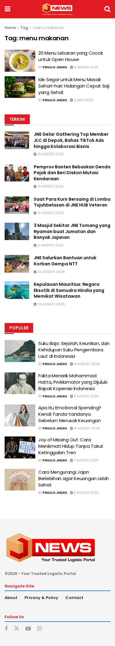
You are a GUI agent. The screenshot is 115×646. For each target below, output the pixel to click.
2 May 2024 (83, 100)
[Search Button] (107, 9)
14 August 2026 (86, 364)
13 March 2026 (85, 67)
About (11, 598)
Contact (74, 598)
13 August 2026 (86, 428)
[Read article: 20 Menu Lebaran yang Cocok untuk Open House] (20, 61)
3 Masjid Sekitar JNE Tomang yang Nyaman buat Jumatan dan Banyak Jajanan (72, 231)
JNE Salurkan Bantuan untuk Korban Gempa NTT (65, 261)
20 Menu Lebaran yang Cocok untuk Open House (70, 56)
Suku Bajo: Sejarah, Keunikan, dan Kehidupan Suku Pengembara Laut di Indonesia (73, 349)
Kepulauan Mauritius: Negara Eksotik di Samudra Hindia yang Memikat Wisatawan (69, 290)
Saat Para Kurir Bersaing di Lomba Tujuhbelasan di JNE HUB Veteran (72, 202)
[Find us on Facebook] (6, 628)
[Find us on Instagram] (39, 628)
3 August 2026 (86, 492)
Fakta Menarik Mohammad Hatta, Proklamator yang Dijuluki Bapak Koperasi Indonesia (72, 382)
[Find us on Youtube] (28, 628)
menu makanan (48, 27)
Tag (24, 27)
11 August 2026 (86, 396)
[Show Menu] (7, 9)
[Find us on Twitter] (16, 628)
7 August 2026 (85, 460)
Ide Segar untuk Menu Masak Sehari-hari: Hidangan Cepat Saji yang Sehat (73, 85)
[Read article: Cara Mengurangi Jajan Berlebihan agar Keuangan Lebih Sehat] (20, 480)
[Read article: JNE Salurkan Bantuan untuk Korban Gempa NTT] (17, 263)
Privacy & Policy (41, 598)
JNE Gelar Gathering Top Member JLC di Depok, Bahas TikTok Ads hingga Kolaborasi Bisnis (71, 140)
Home (10, 27)
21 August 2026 (49, 154)
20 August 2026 (50, 272)
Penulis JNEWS (55, 67)
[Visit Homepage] (57, 9)
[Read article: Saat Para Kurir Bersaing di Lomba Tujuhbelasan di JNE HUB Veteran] (17, 205)
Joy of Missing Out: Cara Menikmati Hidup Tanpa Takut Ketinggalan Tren (70, 446)
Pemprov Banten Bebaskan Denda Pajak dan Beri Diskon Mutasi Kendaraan (72, 173)
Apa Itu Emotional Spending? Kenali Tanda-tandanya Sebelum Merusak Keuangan (69, 414)
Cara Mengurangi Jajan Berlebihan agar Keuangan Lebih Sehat (73, 478)
